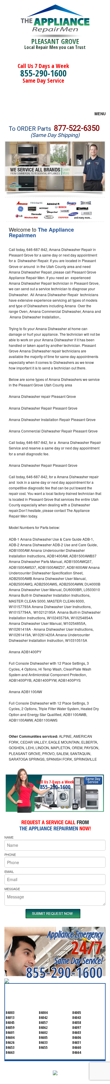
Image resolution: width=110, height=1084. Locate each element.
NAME (8, 837)
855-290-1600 (43, 73)
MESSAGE (12, 888)
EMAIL (9, 871)
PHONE (10, 854)
